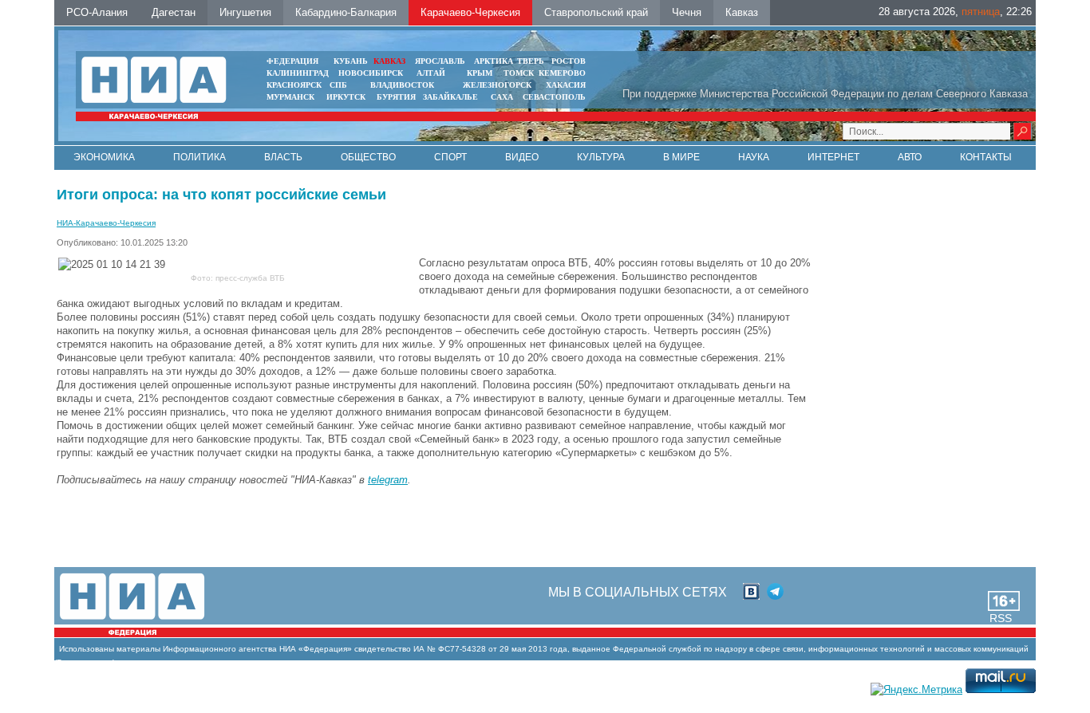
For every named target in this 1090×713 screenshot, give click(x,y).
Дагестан (173, 12)
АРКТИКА (493, 61)
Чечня (686, 12)
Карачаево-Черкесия (470, 12)
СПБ (338, 85)
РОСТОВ (568, 61)
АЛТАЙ (431, 73)
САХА (502, 97)
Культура (601, 157)
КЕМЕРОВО (562, 73)
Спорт (450, 157)
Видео (522, 157)
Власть (283, 157)
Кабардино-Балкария (346, 12)
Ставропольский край (596, 12)
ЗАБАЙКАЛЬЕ (451, 97)
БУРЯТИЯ (396, 97)
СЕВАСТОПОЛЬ (554, 97)
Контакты (986, 157)
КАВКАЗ (389, 61)
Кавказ (741, 12)
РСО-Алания (97, 12)
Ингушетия (245, 12)
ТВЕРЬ (530, 61)
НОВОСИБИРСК (370, 73)
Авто (910, 157)
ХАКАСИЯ (566, 85)
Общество (368, 157)
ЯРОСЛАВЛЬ (440, 61)
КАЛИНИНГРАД (298, 73)
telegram (388, 480)
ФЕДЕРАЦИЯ (292, 61)
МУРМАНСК (290, 97)
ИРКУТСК (345, 97)
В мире (681, 157)
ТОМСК (521, 73)
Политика (199, 157)
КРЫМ (479, 73)
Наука (753, 157)
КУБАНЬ (351, 61)
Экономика (104, 157)
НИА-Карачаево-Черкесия (106, 223)
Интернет (833, 157)
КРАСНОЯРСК (294, 85)
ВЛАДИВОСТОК (402, 85)
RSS (1000, 618)
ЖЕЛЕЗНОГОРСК (497, 85)
